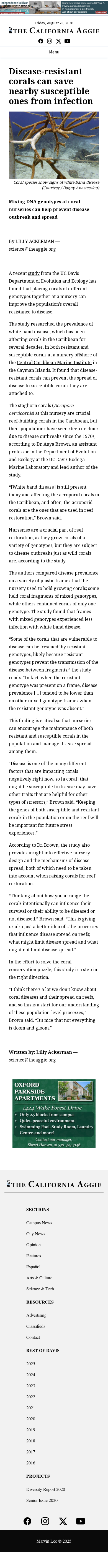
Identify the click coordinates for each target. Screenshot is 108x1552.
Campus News (39, 1222)
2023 (30, 1385)
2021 (30, 1407)
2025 (30, 1363)
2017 (30, 1452)
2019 (30, 1429)
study (34, 273)
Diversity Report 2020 (45, 1489)
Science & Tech (40, 1288)
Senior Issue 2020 (42, 1500)
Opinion (33, 1244)
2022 (30, 1396)
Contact (33, 1337)
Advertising (36, 1315)
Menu (54, 52)
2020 (30, 1418)
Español (33, 1266)
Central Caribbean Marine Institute (54, 362)
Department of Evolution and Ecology (48, 281)
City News (35, 1233)
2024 (30, 1374)
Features (33, 1255)
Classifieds (35, 1326)
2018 (30, 1440)
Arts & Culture (39, 1277)
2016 (30, 1463)
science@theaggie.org (32, 249)
